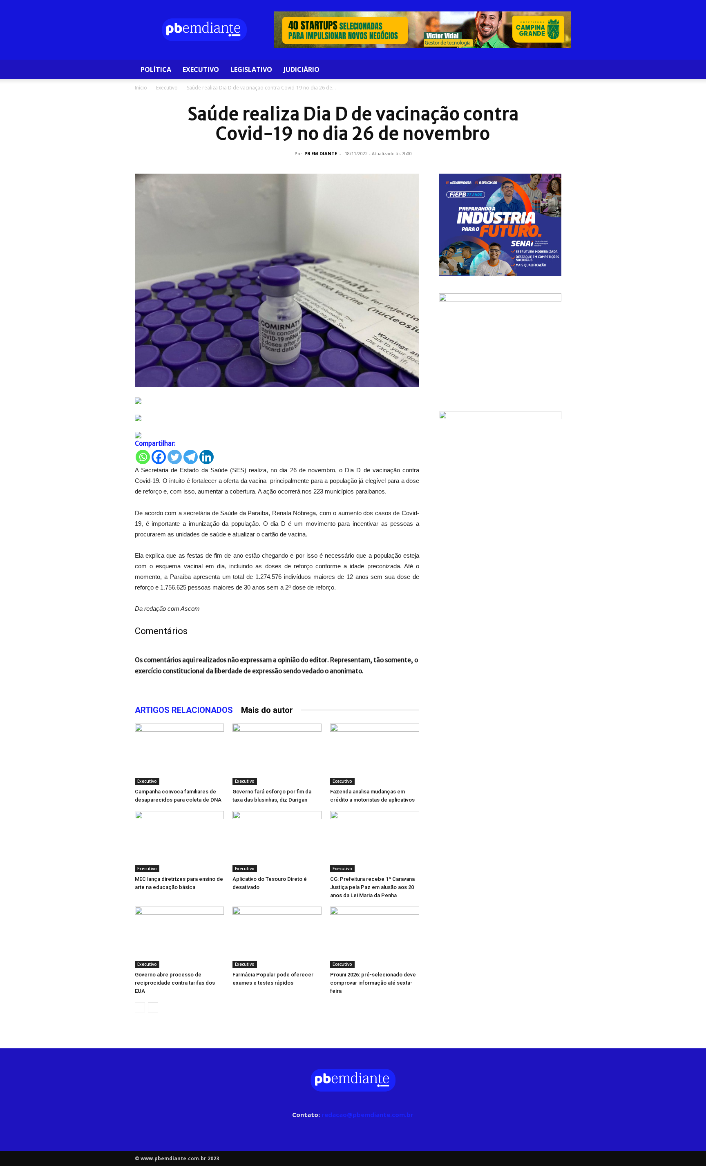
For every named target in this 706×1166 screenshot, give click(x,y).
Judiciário (301, 69)
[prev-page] (140, 1007)
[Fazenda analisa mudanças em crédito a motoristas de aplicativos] (374, 754)
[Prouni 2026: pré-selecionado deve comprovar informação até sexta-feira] (374, 937)
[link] (277, 401)
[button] (561, 70)
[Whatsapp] (143, 457)
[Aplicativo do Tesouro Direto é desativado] (277, 841)
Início (141, 87)
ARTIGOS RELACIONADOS (184, 710)
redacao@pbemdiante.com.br (367, 1114)
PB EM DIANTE (320, 153)
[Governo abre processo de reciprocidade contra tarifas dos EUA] (179, 937)
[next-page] (153, 1007)
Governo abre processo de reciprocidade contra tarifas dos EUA (175, 983)
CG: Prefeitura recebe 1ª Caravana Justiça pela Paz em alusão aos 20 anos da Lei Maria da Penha (372, 887)
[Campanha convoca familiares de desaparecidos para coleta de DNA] (179, 754)
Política (156, 69)
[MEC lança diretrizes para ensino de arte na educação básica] (179, 841)
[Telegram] (190, 457)
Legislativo (251, 69)
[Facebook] (159, 457)
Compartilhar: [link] (155, 443)
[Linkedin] (206, 457)
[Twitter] (175, 457)
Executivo (201, 69)
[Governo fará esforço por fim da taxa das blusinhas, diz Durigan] (277, 754)
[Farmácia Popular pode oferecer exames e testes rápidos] (277, 937)
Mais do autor (267, 710)
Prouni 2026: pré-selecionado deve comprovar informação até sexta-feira (373, 983)
